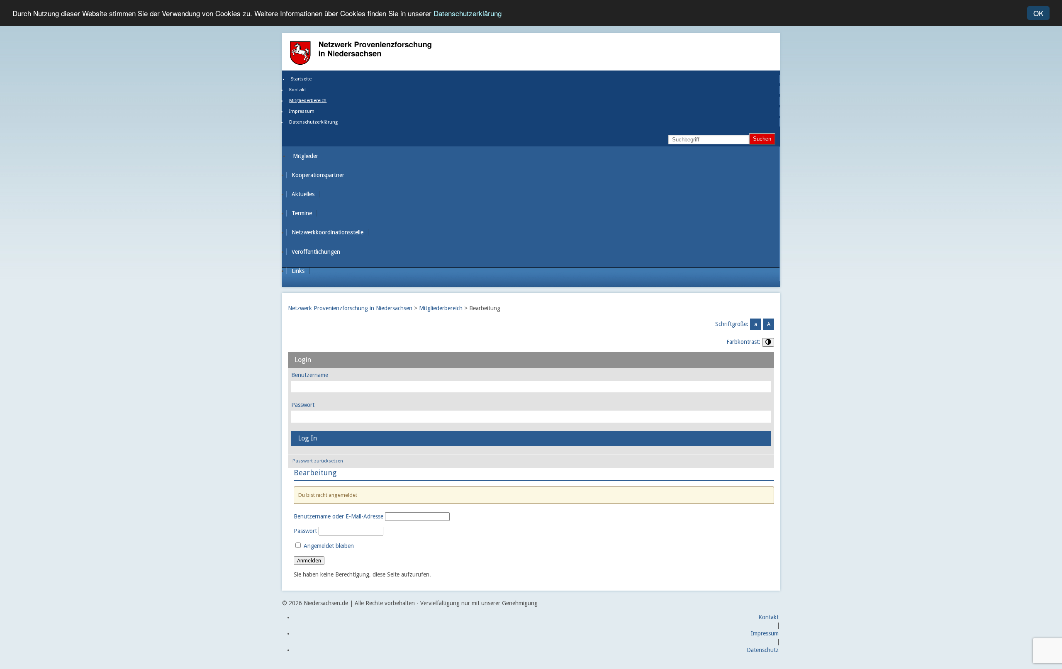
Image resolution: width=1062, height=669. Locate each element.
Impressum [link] (301, 111)
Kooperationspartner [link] (318, 175)
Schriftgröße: (731, 324)
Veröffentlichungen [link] (316, 251)
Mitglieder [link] (305, 156)
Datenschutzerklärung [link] (313, 122)
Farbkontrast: (743, 341)
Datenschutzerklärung (468, 13)
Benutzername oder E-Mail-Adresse (338, 516)
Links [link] (298, 271)
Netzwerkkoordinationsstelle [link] (327, 232)
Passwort (302, 404)
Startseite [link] (301, 79)
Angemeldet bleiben (328, 545)
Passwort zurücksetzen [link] (317, 461)
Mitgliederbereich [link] (307, 100)
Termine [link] (302, 213)
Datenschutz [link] (763, 650)
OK (1038, 13)
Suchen (762, 139)
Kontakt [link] (297, 89)
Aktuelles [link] (303, 194)
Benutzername (309, 375)
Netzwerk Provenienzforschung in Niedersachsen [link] (350, 308)
